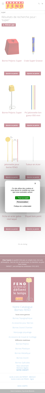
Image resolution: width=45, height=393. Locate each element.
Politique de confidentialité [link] (22, 206)
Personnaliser (22, 202)
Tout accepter (23, 198)
